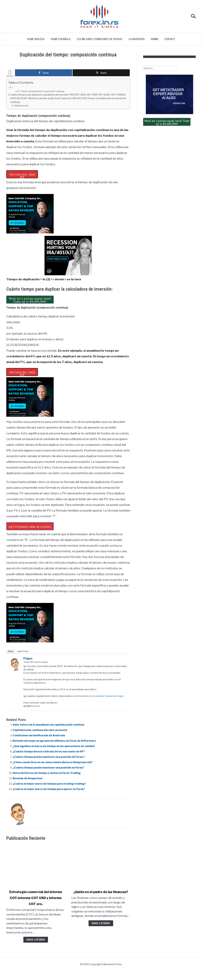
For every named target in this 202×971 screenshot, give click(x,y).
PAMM (154, 39)
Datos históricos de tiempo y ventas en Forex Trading (47, 772)
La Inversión (137, 39)
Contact (169, 39)
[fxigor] (14, 669)
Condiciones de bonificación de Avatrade (39, 735)
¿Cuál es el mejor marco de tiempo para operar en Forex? (49, 789)
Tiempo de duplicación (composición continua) (42, 91)
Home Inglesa (35, 39)
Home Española (61, 39)
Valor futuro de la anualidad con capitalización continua (48, 724)
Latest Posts (23, 651)
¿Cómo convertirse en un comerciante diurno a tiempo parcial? (52, 762)
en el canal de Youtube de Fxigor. (107, 696)
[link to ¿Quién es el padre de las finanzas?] (100, 865)
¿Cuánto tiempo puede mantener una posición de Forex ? (49, 756)
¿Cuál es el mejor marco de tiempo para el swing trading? (49, 783)
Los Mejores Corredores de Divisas (99, 39)
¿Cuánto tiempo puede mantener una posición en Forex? (48, 767)
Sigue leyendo (35, 939)
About (10, 651)
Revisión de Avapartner (28, 778)
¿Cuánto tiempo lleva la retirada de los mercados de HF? (49, 751)
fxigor (28, 658)
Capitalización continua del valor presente (40, 730)
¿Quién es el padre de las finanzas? (100, 892)
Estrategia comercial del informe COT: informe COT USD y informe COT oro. (35, 898)
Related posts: (22, 105)
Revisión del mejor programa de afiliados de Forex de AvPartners (54, 740)
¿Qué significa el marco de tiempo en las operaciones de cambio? (54, 746)
